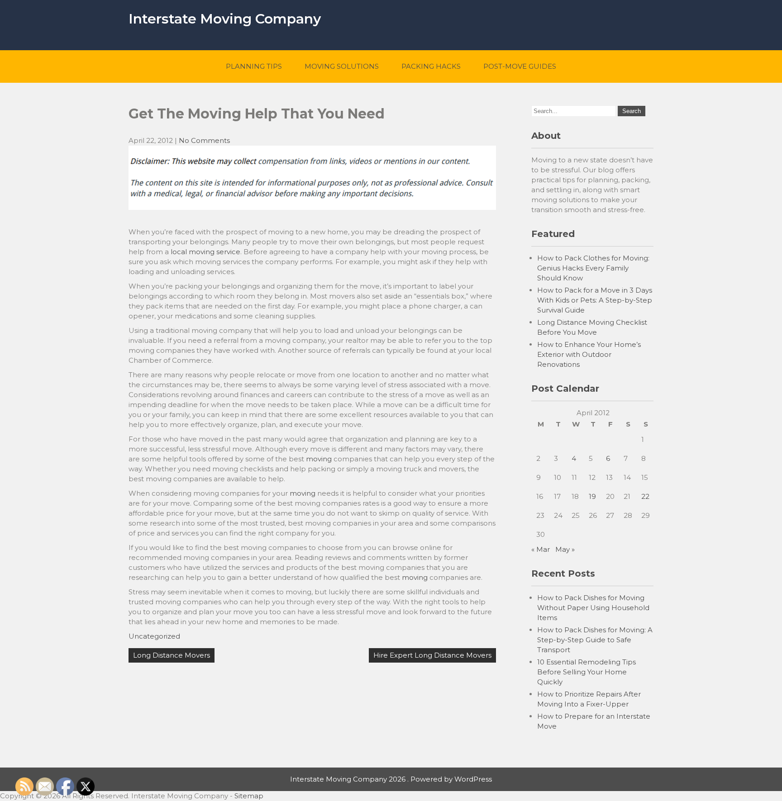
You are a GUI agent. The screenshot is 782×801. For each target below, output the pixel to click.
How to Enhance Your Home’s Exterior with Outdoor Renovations (589, 354)
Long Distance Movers (171, 655)
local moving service (205, 251)
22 (645, 496)
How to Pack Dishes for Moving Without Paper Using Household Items (593, 607)
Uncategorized (154, 636)
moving (319, 459)
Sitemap (248, 796)
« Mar (540, 549)
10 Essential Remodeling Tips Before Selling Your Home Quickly (586, 672)
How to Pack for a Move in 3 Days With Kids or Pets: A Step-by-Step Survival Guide (594, 300)
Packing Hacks (431, 66)
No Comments (204, 140)
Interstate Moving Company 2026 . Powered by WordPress (391, 779)
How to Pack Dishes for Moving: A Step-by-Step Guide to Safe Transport (595, 640)
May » (565, 549)
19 (592, 496)
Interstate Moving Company (225, 18)
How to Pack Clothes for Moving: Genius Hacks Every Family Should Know (593, 268)
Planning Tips (254, 66)
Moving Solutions (342, 66)
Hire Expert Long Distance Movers (432, 655)
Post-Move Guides (519, 66)
